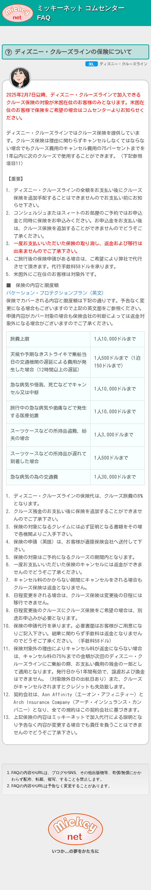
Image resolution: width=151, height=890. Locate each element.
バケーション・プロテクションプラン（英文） (56, 293)
